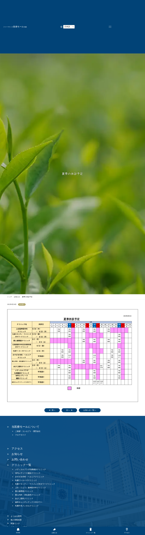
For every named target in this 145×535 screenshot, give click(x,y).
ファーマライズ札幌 (15, 27)
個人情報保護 (16, 520)
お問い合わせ (20, 459)
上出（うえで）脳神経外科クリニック (30, 488)
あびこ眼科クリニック (24, 498)
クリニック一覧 (21, 464)
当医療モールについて (25, 426)
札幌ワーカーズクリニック (26, 480)
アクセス (17, 448)
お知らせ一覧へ (89, 410)
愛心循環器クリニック (24, 491)
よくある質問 (16, 516)
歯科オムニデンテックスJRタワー (28, 502)
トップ (9, 297)
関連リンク (15, 523)
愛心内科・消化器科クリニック (27, 495)
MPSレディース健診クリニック (27, 473)
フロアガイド (20, 435)
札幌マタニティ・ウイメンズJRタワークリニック (35, 484)
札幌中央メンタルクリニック (27, 506)
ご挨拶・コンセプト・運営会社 (27, 431)
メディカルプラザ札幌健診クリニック (30, 469)
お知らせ (17, 297)
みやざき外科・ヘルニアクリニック (29, 477)
